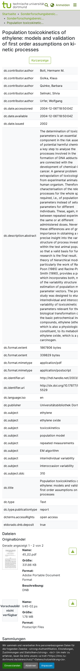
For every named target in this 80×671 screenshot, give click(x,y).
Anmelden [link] (63, 5)
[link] (73, 551)
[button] (23, 5)
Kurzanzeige (40, 60)
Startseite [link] (9, 14)
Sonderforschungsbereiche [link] (39, 14)
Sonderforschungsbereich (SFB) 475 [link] (25, 18)
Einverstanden (12, 665)
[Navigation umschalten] (75, 5)
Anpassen (46, 665)
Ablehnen (30, 665)
